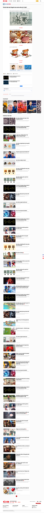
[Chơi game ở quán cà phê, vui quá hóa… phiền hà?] (9, 465)
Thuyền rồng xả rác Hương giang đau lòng (22, 320)
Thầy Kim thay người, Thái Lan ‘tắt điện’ (31, 111)
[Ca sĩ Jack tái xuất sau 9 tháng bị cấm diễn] (9, 474)
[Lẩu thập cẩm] (22, 4)
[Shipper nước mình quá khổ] (9, 432)
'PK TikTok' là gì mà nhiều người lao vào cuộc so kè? (22, 228)
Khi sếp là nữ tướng (19, 252)
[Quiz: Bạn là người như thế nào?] (9, 205)
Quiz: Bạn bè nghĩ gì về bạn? (21, 160)
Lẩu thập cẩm (10, 113)
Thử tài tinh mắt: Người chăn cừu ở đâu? (20, 70)
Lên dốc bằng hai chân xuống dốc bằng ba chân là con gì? (13, 70)
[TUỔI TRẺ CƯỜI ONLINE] (6, 502)
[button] (22, 1)
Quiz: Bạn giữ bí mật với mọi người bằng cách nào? (22, 236)
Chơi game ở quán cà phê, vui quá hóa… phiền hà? (22, 463)
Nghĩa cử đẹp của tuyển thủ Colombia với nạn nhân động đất (22, 354)
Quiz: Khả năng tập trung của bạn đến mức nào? (22, 194)
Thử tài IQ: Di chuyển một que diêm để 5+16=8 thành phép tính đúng (22, 220)
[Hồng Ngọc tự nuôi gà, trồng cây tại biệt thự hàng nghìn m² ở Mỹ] (9, 398)
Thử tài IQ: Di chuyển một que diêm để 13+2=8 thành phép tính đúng (22, 127)
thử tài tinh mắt (16, 73)
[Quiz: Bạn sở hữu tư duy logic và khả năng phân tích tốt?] (9, 121)
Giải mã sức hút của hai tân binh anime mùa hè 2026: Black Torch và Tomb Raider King (22, 362)
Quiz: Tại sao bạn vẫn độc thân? (21, 210)
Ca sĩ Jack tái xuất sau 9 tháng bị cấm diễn (22, 472)
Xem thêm (16, 496)
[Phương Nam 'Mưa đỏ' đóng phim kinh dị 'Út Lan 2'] (9, 457)
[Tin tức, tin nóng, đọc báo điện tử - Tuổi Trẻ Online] (11, 502)
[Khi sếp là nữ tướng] (9, 255)
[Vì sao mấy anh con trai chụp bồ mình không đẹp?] (9, 440)
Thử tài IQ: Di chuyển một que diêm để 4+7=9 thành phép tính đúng (14, 81)
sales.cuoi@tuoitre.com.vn (6, 507)
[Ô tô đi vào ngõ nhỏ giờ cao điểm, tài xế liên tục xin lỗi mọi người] (9, 415)
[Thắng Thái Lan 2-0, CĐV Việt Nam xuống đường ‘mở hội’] (22, 106)
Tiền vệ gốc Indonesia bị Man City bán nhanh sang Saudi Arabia (22, 278)
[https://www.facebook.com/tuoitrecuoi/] (37, 501)
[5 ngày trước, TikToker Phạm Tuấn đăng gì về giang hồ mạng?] (9, 137)
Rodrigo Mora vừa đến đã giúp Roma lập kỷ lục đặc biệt (22, 346)
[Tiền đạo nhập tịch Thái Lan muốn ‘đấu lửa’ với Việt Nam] (9, 264)
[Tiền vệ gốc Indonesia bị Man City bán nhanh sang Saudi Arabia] (9, 280)
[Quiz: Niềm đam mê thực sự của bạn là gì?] (9, 448)
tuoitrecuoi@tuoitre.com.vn (25, 506)
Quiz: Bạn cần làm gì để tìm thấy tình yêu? (22, 488)
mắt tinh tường (10, 73)
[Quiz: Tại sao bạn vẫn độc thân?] (9, 213)
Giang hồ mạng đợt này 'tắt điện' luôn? (11, 111)
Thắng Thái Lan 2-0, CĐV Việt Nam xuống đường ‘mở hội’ (22, 111)
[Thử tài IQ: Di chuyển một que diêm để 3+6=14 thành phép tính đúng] (9, 188)
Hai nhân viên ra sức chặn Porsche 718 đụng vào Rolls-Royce (22, 304)
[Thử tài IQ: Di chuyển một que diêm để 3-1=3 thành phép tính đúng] (6, 78)
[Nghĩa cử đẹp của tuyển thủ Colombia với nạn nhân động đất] (9, 356)
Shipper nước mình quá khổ (21, 429)
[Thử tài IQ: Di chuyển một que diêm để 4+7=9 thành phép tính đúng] (6, 82)
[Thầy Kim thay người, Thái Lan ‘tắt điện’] (31, 106)
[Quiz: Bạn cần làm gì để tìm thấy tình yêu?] (9, 490)
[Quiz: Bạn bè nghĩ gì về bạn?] (9, 163)
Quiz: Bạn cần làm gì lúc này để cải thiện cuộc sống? (22, 178)
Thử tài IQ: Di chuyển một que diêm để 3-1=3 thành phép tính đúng (15, 76)
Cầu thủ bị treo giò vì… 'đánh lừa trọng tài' (22, 329)
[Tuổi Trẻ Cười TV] (43, 258)
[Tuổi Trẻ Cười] (40, 501)
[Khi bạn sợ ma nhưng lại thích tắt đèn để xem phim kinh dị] (9, 482)
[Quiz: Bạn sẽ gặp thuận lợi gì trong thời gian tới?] (9, 146)
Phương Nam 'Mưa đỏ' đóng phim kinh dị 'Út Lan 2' (22, 455)
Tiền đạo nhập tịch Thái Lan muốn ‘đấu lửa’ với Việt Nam (22, 262)
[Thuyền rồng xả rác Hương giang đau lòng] (9, 322)
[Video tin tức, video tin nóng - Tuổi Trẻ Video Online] (16, 502)
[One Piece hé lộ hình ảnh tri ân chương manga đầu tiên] (9, 381)
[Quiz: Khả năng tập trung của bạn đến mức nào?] (9, 196)
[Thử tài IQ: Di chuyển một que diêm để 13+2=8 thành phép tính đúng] (9, 129)
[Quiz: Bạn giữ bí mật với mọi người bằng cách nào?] (9, 238)
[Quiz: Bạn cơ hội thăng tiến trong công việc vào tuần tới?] (9, 171)
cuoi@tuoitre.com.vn (15, 506)
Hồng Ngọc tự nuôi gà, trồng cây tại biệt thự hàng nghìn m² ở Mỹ (22, 396)
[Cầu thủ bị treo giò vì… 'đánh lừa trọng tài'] (9, 331)
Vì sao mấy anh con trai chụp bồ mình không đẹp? (22, 438)
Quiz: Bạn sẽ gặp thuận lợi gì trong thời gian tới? (23, 144)
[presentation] (3, 106)
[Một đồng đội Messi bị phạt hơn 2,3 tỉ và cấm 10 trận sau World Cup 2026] (9, 289)
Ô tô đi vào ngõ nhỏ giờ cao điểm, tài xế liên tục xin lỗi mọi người (22, 413)
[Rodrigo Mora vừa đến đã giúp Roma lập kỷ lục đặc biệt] (9, 348)
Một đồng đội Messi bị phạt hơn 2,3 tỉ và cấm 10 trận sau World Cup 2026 (22, 287)
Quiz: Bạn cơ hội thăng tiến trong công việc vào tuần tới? (22, 169)
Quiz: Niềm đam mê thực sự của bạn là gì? (22, 446)
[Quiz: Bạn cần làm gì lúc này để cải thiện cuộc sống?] (9, 180)
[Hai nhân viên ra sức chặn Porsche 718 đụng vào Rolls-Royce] (9, 306)
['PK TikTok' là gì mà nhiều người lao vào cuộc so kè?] (9, 230)
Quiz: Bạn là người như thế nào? (21, 202)
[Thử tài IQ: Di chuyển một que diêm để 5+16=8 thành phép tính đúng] (9, 222)
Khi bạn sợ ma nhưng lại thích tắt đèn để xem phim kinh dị (22, 480)
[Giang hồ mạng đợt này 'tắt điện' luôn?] (12, 106)
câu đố (16, 63)
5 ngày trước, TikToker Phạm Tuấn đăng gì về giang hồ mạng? (22, 135)
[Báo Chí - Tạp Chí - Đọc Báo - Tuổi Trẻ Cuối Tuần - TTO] (13, 502)
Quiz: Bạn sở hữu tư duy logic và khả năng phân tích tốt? (22, 119)
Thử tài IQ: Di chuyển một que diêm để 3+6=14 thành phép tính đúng (22, 186)
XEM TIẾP (20, 62)
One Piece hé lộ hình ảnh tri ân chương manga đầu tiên (22, 379)
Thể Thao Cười (19, 113)
